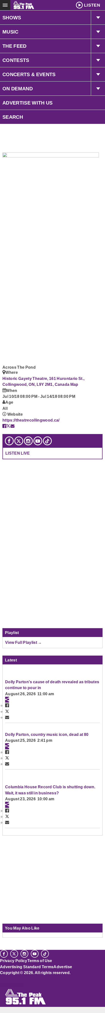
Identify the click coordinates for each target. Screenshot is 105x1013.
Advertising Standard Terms (26, 967)
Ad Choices (11, 984)
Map (74, 384)
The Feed (14, 46)
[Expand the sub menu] (98, 18)
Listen (92, 5)
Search (12, 117)
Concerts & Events (29, 74)
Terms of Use (39, 960)
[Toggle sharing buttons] (7, 700)
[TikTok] (47, 440)
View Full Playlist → (23, 642)
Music (10, 32)
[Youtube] (37, 440)
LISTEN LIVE (17, 453)
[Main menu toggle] (5, 5)
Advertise (62, 967)
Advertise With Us (27, 103)
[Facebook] (9, 440)
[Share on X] (8, 426)
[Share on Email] (12, 426)
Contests (15, 60)
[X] (18, 440)
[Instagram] (28, 440)
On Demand (17, 88)
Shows (11, 17)
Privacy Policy (13, 960)
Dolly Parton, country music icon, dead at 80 (46, 734)
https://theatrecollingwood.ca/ (31, 420)
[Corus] (0, 979)
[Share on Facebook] (4, 426)
